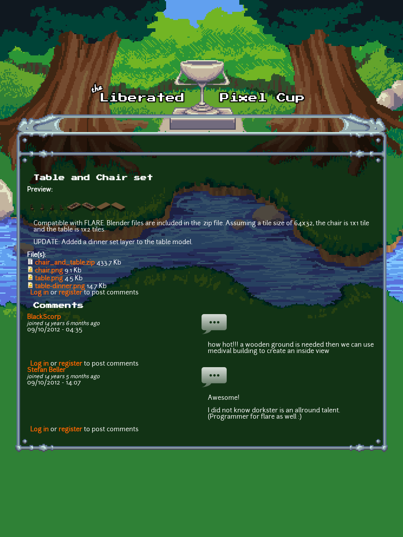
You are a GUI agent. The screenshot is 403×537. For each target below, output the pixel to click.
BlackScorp (44, 317)
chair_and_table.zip (65, 263)
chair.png (49, 271)
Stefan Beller (46, 370)
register (70, 293)
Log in (39, 293)
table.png (49, 279)
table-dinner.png (60, 286)
